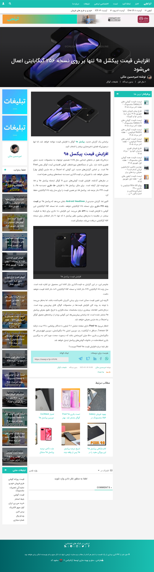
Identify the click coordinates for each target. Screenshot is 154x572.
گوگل (108, 81)
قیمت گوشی (19, 494)
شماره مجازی (18, 520)
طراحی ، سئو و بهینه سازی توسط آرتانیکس (83, 560)
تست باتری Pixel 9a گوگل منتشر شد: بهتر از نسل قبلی (71, 418)
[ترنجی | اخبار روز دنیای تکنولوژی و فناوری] (147, 4)
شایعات (115, 81)
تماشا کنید (126, 3)
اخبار (137, 3)
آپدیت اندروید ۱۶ (117, 10)
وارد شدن (33, 470)
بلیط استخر (19, 499)
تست (115, 3)
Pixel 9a (101, 372)
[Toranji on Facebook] (89, 546)
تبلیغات (87, 3)
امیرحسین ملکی (129, 77)
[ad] (14, 101)
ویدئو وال (20, 515)
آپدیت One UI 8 (135, 10)
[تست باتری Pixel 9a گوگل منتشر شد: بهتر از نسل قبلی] (63, 399)
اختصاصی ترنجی (101, 3)
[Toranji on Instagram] (76, 546)
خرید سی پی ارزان (16, 503)
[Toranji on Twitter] (83, 546)
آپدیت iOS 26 (101, 10)
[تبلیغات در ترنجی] (40, 19)
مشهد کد (54, 560)
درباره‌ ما (75, 3)
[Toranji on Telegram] (71, 546)
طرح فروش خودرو (16, 483)
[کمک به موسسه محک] (114, 19)
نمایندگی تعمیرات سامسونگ (16, 489)
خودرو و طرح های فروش (81, 10)
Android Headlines (75, 201)
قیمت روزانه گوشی (16, 479)
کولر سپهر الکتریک (16, 507)
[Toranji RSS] (65, 546)
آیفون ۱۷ (148, 10)
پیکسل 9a (80, 141)
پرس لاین (20, 511)
